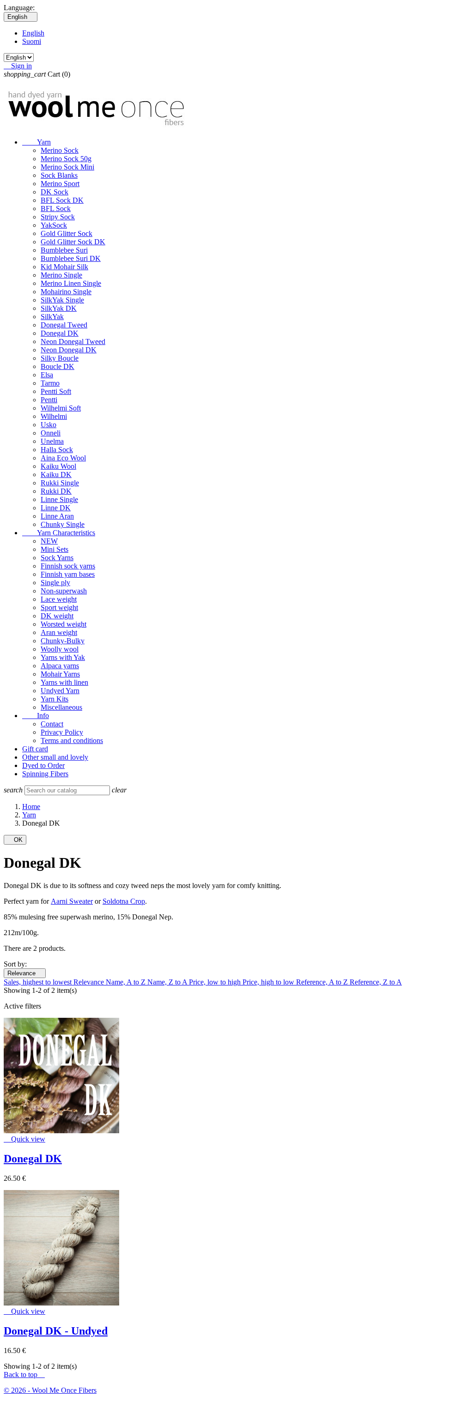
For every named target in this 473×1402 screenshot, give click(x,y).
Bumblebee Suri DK (71, 258)
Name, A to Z (126, 982)
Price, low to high (216, 982)
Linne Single (59, 499)
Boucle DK (57, 366)
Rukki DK (56, 491)
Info (35, 715)
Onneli (51, 433)
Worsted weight (63, 624)
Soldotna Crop (124, 901)
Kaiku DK (56, 474)
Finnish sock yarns (68, 566)
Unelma (52, 441)
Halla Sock (57, 449)
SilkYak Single (62, 300)
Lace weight (59, 599)
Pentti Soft (56, 391)
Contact (52, 724)
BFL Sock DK (62, 200)
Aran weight (59, 632)
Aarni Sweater (72, 901)
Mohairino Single (66, 292)
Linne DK (56, 508)
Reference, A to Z (323, 982)
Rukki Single (60, 483)
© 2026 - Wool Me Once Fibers (50, 1390)
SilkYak (52, 316)
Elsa (47, 375)
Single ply (55, 582)
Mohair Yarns (60, 674)
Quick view (24, 1139)
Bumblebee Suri (64, 250)
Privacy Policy (62, 732)
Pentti (49, 400)
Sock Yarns (57, 558)
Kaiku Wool (58, 466)
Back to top (24, 1374)
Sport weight (59, 607)
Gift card (35, 749)
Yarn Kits (54, 699)
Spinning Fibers (45, 774)
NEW (49, 541)
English (33, 33)
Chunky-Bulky (63, 641)
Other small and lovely (55, 757)
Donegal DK (60, 333)
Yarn (36, 142)
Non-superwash (64, 591)
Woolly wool (60, 649)
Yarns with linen (64, 682)
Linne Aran (57, 516)
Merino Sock (60, 150)
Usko (48, 425)
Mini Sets (54, 549)
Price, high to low (269, 982)
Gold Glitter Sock (66, 233)
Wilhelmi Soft (61, 408)
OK (15, 839)
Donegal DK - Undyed (56, 1331)
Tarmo (50, 383)
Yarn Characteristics (58, 533)
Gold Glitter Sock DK (73, 242)
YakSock (54, 225)
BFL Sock (56, 208)
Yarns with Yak (63, 657)
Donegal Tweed (64, 325)
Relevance (24, 973)
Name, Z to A (168, 982)
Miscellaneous (61, 707)
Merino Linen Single (71, 283)
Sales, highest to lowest (38, 982)
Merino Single (61, 275)
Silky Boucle (60, 358)
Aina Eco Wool (63, 458)
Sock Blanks (59, 175)
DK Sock (54, 192)
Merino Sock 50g (66, 159)
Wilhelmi (54, 416)
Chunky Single (63, 524)
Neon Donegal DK (69, 350)
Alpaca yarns (60, 666)
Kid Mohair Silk (64, 267)
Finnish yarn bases (68, 574)
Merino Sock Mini (67, 167)
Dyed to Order (43, 765)
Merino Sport (60, 183)
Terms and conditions (72, 740)
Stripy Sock (58, 217)
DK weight (57, 616)
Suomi (31, 41)
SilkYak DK (59, 308)
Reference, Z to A (376, 982)
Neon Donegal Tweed (73, 341)
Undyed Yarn (60, 691)
